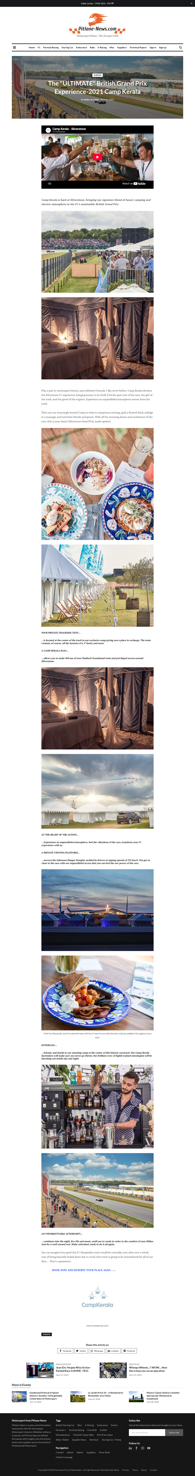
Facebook (67, 1351)
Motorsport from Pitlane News (68, 1470)
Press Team (104, 1452)
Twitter (83, 1351)
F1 (39, 47)
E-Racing (102, 47)
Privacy (125, 1470)
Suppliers (122, 47)
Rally (92, 47)
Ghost (116, 1470)
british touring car (65, 1425)
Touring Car (67, 47)
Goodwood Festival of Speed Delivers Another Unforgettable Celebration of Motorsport (46, 1395)
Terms (135, 1470)
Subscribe (174, 1432)
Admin (80, 1452)
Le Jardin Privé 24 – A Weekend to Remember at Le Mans (105, 1394)
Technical (93, 1439)
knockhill (92, 1430)
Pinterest (131, 1351)
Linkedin (115, 1351)
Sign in (153, 47)
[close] (191, 3)
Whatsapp (98, 1351)
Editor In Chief (90, 99)
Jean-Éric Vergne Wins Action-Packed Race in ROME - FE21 (73, 1369)
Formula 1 (61, 1430)
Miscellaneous (63, 1434)
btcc (80, 1425)
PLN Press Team (105, 1434)
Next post (134, 1364)
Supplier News (79, 1439)
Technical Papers (138, 47)
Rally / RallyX (62, 1439)
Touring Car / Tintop (111, 1439)
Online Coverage (64, 1457)
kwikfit (103, 1430)
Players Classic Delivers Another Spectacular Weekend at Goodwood (163, 1395)
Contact (60, 1452)
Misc (111, 47)
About (70, 1452)
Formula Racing (51, 47)
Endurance (81, 47)
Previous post (63, 1364)
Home (32, 47)
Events (97, 75)
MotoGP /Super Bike (83, 1434)
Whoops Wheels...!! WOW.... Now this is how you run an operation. (148, 1369)
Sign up (162, 47)
